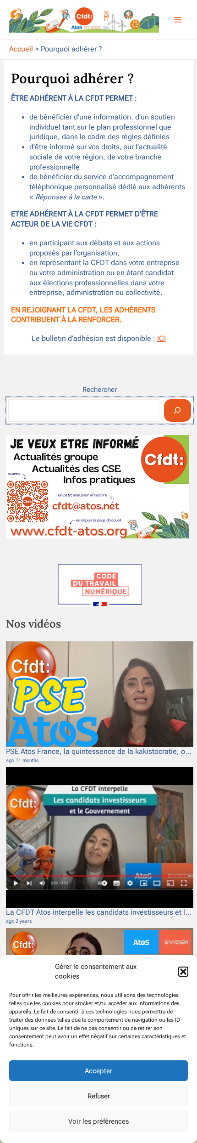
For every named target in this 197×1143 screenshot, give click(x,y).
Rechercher (99, 389)
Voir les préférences (98, 1121)
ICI (161, 338)
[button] (183, 971)
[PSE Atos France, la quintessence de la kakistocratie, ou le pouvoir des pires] (99, 694)
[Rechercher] (177, 410)
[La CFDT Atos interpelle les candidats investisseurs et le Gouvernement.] (99, 837)
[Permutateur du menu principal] (178, 20)
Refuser (99, 1096)
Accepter (98, 1071)
